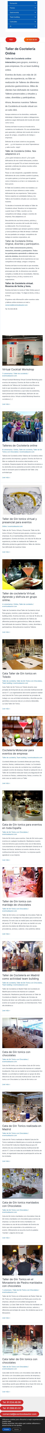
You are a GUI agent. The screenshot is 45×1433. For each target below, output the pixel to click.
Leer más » (6, 404)
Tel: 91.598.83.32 (12, 1408)
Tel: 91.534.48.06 (12, 1402)
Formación (13, 3)
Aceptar (6, 1429)
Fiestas (12, 8)
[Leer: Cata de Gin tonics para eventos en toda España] (22, 805)
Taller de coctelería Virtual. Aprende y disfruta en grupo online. (19, 597)
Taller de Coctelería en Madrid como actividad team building (20, 977)
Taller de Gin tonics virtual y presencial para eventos (19, 520)
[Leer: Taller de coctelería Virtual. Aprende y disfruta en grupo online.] (22, 574)
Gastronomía (14, 12)
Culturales (13, 22)
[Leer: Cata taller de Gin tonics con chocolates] (22, 1340)
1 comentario (6, 1290)
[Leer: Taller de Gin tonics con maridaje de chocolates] (22, 882)
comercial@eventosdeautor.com (16, 305)
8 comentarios (7, 449)
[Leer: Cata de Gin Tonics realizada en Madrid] (22, 1107)
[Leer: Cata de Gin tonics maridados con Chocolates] (22, 1183)
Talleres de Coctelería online (19, 445)
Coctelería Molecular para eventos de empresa (18, 752)
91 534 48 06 (32, 40)
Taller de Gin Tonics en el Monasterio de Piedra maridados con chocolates (22, 1283)
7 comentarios (7, 373)
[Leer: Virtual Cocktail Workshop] (22, 350)
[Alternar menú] (34, 3)
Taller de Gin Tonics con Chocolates (29, 681)
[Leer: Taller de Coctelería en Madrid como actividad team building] (22, 956)
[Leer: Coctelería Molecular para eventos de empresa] (22, 731)
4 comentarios (7, 604)
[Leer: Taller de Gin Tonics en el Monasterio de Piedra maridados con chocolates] (22, 1260)
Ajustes (16, 1429)
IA (10, 26)
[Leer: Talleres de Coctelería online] (22, 426)
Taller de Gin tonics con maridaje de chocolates (16, 903)
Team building (15, 17)
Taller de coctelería (20, 373)
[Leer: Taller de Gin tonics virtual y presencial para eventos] (22, 500)
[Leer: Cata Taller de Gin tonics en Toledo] (22, 654)
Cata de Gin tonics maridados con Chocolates (20, 1204)
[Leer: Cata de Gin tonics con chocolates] (22, 1033)
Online (16, 449)
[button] (13, 39)
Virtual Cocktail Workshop (18, 369)
